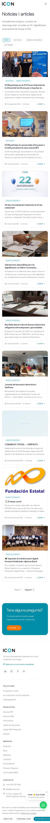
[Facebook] (17, 671)
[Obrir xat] (43, 805)
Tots (6, 40)
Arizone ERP (8, 712)
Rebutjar (8, 819)
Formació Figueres (10, 768)
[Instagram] (11, 671)
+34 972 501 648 (13, 784)
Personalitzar (24, 819)
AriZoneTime (8, 721)
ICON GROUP (8, 764)
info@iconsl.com (13, 789)
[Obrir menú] (45, 4)
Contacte (7, 759)
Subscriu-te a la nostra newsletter (20, 664)
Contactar (12, 628)
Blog (5, 750)
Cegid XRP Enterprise (12, 729)
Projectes (7, 746)
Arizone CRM (8, 716)
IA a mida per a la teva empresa (16, 695)
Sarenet (6, 734)
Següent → (29, 590)
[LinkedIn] (5, 671)
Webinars (7, 755)
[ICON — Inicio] (8, 4)
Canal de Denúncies (11, 725)
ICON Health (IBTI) (10, 772)
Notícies (18, 40)
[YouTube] (24, 671)
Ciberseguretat (9, 699)
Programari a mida (10, 691)
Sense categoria (34, 40)
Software (8, 45)
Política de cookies (29, 813)
